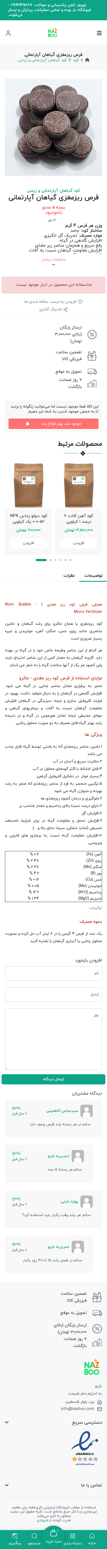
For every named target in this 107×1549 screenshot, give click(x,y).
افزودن (28, 543)
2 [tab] (50, 560)
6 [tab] (70, 560)
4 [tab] (60, 560)
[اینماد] (85, 1448)
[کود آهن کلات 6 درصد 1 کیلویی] (78, 485)
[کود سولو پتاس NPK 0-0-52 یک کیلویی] (28, 485)
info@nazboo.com (77, 1409)
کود (76, 60)
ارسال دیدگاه (53, 1079)
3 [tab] (55, 560)
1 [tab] (41, 560)
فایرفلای (42, 1520)
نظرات (69, 576)
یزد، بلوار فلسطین (79, 1402)
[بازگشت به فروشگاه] (52, 33)
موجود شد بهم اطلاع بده (61, 423)
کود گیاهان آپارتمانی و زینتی (42, 60)
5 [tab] (65, 560)
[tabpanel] (28, 508)
